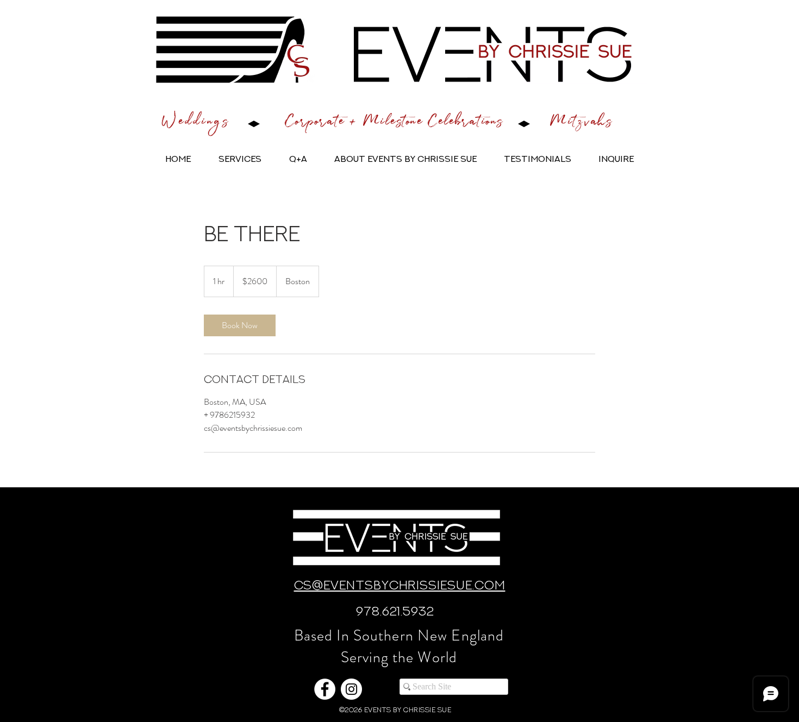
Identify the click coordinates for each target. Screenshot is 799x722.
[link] (240, 325)
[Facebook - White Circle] (324, 689)
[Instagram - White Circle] (351, 689)
